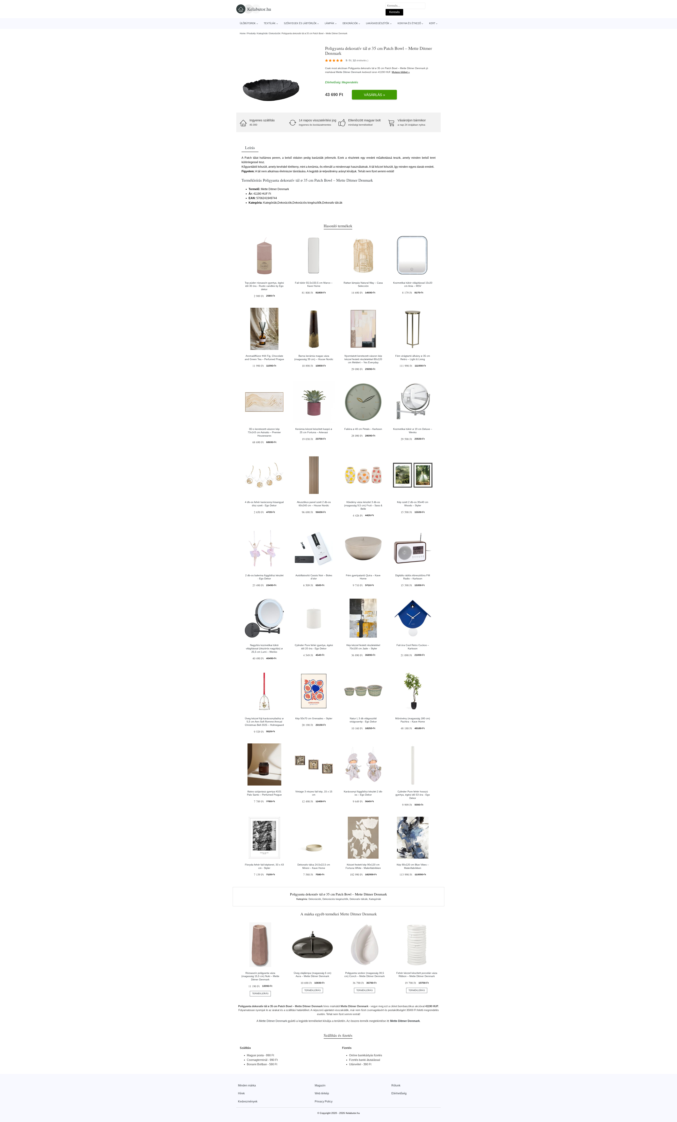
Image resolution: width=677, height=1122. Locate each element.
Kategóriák (262, 33)
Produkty (251, 33)
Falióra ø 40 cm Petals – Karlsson (363, 429)
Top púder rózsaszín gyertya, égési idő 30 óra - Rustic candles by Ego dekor (264, 286)
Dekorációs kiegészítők (335, 899)
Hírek (241, 1093)
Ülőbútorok (248, 23)
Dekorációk (350, 23)
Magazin (320, 1085)
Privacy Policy (324, 1101)
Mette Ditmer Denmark (348, 72)
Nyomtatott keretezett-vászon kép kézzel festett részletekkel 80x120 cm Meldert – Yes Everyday (363, 359)
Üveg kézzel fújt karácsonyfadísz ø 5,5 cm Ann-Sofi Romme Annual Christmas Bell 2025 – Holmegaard (264, 721)
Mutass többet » (401, 72)
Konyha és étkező (409, 23)
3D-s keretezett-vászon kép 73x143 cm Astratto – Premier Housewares (264, 432)
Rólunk (395, 1085)
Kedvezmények (247, 1101)
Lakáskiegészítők (377, 23)
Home (243, 33)
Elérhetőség (399, 1093)
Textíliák (270, 23)
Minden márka (247, 1085)
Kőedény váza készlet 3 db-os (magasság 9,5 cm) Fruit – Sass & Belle (363, 505)
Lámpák (329, 23)
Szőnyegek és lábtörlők (300, 23)
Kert (432, 23)
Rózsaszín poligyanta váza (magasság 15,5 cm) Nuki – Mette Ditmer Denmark (260, 976)
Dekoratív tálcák (359, 899)
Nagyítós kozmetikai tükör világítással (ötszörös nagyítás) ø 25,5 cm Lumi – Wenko (264, 648)
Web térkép (322, 1093)
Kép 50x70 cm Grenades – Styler (313, 718)
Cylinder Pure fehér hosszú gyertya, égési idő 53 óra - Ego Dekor (412, 794)
